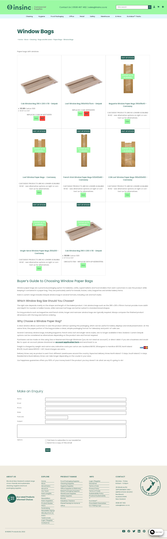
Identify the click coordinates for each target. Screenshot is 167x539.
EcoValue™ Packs (134, 16)
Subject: (20, 421)
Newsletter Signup (47, 511)
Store (26, 39)
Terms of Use (94, 486)
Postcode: (20, 417)
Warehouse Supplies (68, 493)
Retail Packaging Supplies (70, 491)
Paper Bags (58, 39)
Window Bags (68, 39)
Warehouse (105, 16)
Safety (92, 16)
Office (71, 16)
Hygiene (41, 16)
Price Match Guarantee (97, 503)
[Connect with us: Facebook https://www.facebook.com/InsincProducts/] (128, 531)
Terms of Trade (94, 491)
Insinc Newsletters (45, 497)
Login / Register (47, 520)
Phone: (19, 408)
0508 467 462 (80, 7)
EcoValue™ (93, 501)
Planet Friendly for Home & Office (70, 504)
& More (118, 16)
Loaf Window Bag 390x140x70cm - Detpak (83, 103)
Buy (42, 118)
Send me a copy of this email (59, 443)
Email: (19, 403)
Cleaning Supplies (67, 483)
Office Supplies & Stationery (71, 488)
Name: (19, 399)
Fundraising (45, 508)
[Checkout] (163, 7)
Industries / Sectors (68, 501)
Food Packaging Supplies (70, 481)
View (127, 121)
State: (19, 412)
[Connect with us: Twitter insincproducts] (134, 531)
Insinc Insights (46, 493)
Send (48, 450)
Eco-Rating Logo (95, 506)
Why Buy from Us (47, 513)
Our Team (45, 491)
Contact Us (65, 7)
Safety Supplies (66, 496)
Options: (20, 440)
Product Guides (47, 503)
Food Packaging (57, 16)
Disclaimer (93, 483)
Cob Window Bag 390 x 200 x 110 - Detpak (39, 103)
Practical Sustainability (97, 496)
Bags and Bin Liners (45, 39)
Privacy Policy (94, 488)
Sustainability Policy (96, 493)
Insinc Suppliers (47, 501)
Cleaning (29, 16)
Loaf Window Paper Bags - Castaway (39, 177)
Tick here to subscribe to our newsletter (64, 440)
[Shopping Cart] (158, 7)
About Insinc (45, 486)
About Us (44, 488)
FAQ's (43, 506)
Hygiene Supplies (67, 486)
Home (20, 39)
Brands (63, 498)
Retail (82, 16)
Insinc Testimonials (46, 516)
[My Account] (154, 7)
